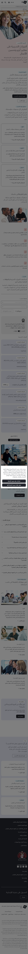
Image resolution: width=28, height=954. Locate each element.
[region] (14, 477)
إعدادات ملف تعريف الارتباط (14, 481)
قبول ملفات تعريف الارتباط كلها (14, 485)
